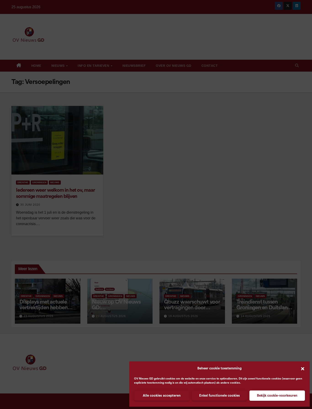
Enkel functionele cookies (219, 395)
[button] (302, 368)
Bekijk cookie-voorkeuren (277, 395)
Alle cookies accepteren (162, 395)
